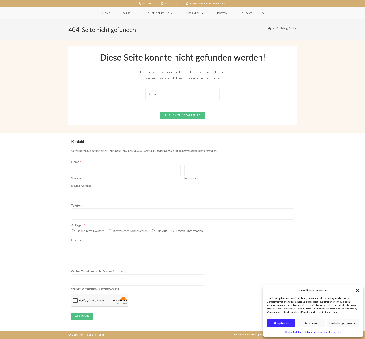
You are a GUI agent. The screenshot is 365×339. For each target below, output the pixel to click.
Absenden (82, 316)
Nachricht (78, 240)
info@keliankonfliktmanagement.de (208, 3)
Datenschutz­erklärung (316, 331)
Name (76, 161)
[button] (357, 290)
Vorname (76, 178)
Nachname (190, 178)
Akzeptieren (281, 323)
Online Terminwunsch (90, 230)
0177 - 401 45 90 (172, 3)
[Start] (269, 28)
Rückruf (161, 230)
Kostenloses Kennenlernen (130, 230)
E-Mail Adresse (82, 185)
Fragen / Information (189, 230)
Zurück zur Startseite (182, 115)
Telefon (76, 205)
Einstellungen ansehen (343, 323)
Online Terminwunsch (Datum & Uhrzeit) (98, 271)
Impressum (335, 331)
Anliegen (78, 225)
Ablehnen (311, 323)
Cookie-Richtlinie (294, 331)
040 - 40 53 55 (149, 3)
